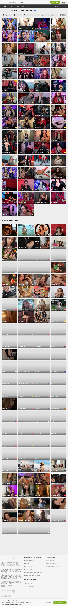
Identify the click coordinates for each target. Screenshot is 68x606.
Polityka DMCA (28, 566)
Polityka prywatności (29, 560)
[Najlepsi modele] (22, 2)
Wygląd (7, 15)
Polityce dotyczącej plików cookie (11, 604)
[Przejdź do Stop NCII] (6, 596)
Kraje (17, 15)
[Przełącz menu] (2, 2)
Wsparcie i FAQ (28, 583)
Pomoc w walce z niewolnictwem (32, 575)
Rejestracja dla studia (51, 563)
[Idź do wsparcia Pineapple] (14, 591)
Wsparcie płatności (29, 586)
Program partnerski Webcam (53, 566)
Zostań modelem (50, 560)
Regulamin (26, 563)
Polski (15, 558)
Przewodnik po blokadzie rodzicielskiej (33, 572)
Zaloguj (63, 2)
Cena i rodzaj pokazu (31, 15)
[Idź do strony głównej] (12, 2)
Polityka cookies (28, 569)
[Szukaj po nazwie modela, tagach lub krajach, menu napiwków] (65, 6)
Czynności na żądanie (49, 15)
